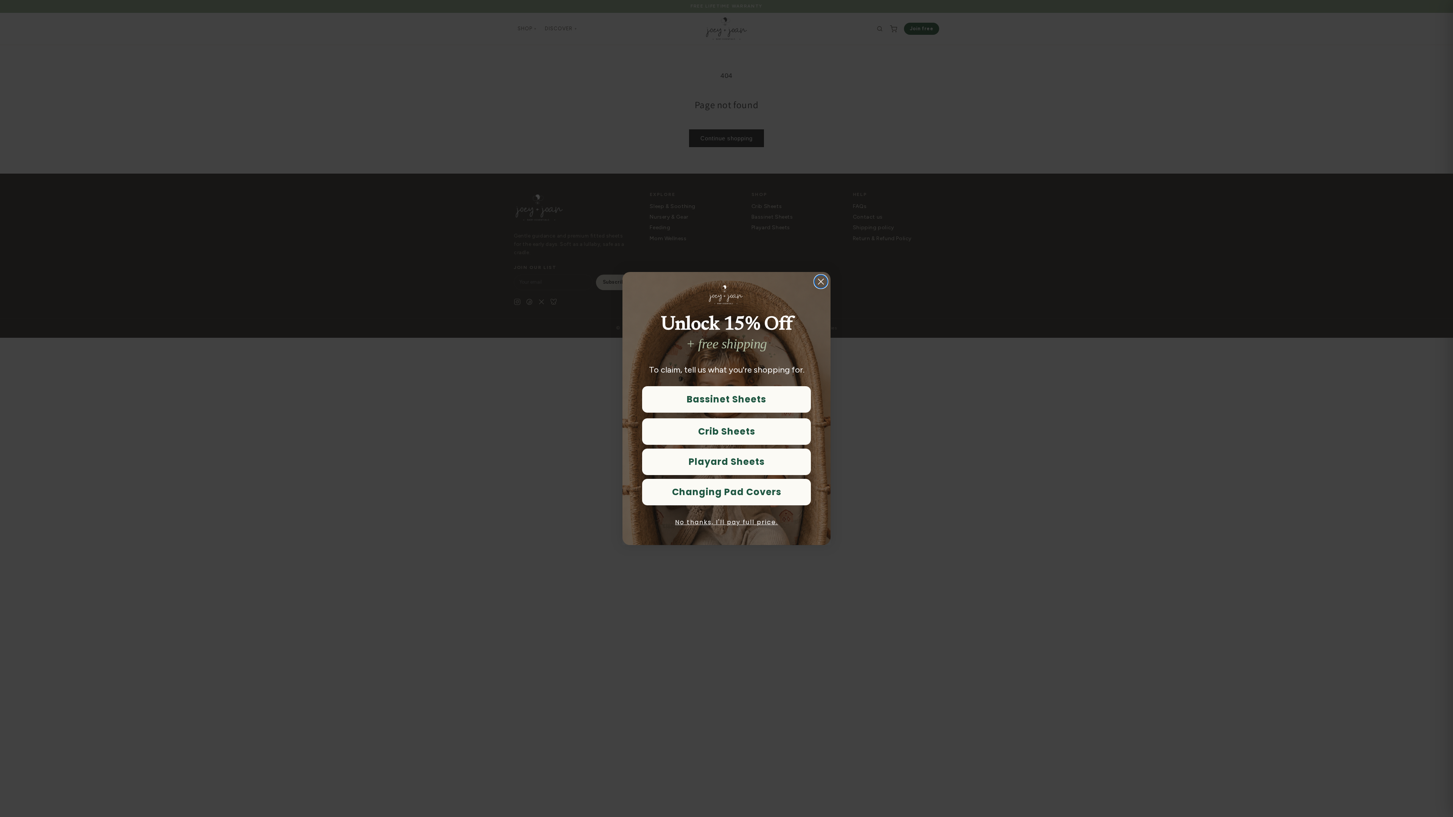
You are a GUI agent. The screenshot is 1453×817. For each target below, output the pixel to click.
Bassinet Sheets (726, 399)
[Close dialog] (821, 281)
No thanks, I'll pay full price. (726, 522)
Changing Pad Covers (726, 492)
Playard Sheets (727, 461)
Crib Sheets (726, 431)
